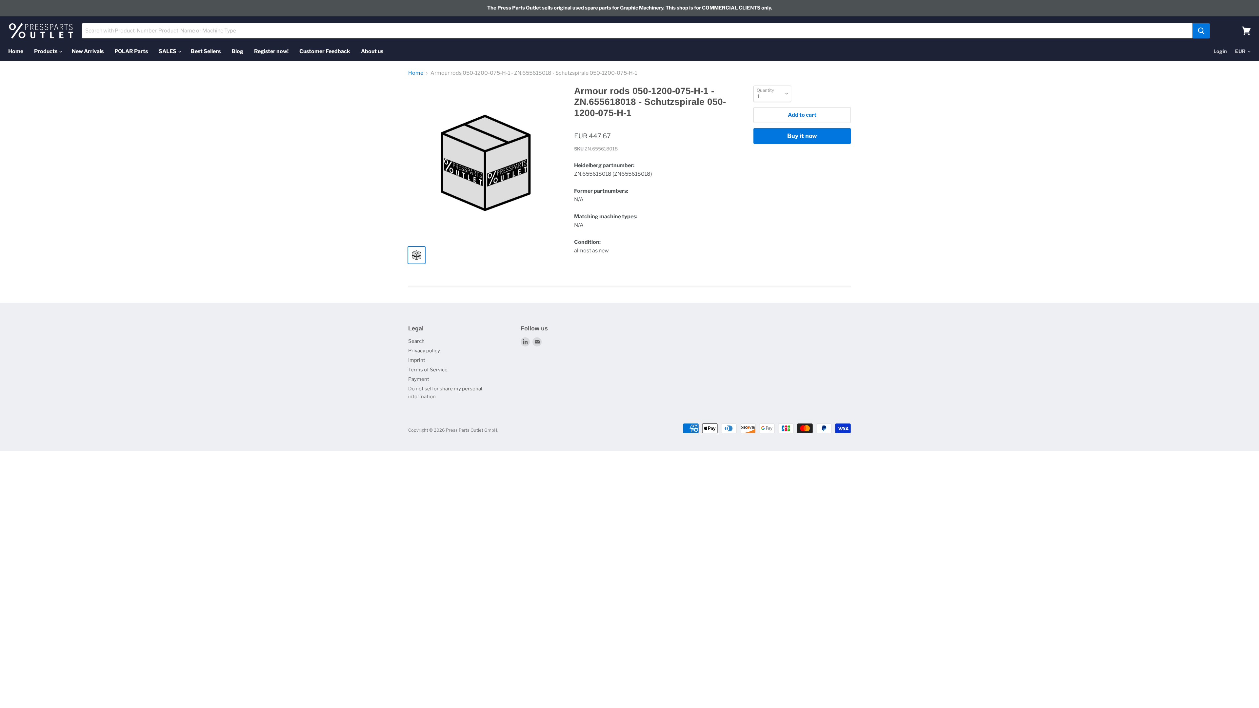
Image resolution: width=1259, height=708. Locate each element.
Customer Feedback (324, 51)
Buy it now (802, 135)
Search (416, 341)
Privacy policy (424, 351)
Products (46, 51)
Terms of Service (428, 370)
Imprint (416, 360)
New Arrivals (88, 51)
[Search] (1201, 30)
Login (1220, 51)
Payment (418, 379)
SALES (168, 51)
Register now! (271, 51)
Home (15, 51)
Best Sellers (206, 51)
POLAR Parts (131, 51)
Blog (237, 51)
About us (372, 51)
